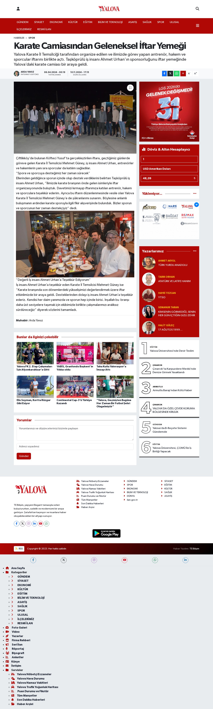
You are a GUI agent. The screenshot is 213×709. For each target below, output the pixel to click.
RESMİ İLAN (44, 29)
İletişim (16, 665)
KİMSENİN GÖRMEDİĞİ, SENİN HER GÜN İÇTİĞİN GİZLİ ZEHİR (177, 314)
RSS (20, 548)
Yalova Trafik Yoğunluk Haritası (97, 492)
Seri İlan (16, 644)
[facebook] (33, 560)
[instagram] (94, 560)
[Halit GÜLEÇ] (148, 327)
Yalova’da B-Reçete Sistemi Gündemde (170, 430)
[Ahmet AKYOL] (148, 263)
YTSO (161, 297)
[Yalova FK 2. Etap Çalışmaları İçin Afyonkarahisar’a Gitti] (35, 353)
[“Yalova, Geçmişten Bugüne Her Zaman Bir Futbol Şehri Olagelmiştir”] (115, 386)
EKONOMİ (56, 22)
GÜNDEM (22, 22)
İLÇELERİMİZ (24, 29)
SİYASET (39, 22)
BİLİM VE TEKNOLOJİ (110, 22)
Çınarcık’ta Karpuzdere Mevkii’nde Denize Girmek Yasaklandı (174, 370)
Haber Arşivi (87, 507)
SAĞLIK (147, 22)
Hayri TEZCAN (167, 293)
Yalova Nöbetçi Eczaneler (95, 481)
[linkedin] (185, 560)
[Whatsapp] (46, 523)
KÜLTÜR (73, 22)
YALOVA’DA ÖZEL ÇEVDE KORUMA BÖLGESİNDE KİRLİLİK (174, 410)
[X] (22, 523)
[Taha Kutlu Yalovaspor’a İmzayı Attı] (115, 353)
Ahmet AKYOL (167, 261)
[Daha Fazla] (183, 73)
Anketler (17, 657)
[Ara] (197, 9)
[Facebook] (16, 523)
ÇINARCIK (157, 365)
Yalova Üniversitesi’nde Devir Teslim (172, 351)
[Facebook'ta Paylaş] (164, 73)
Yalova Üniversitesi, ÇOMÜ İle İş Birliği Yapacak (172, 450)
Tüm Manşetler (89, 500)
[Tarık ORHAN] (148, 279)
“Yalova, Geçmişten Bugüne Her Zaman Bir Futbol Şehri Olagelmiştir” (114, 403)
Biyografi (17, 653)
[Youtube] (40, 523)
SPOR (160, 22)
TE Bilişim (194, 548)
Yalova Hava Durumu (92, 485)
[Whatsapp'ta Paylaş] (177, 73)
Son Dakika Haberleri (92, 503)
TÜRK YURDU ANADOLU (172, 265)
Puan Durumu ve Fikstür (93, 496)
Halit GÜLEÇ (166, 325)
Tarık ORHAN (166, 277)
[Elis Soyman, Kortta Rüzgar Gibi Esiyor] (35, 386)
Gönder (24, 456)
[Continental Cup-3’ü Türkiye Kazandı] (75, 386)
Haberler (19, 38)
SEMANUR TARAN (168, 307)
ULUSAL (174, 22)
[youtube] (124, 560)
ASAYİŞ (132, 22)
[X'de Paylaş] (170, 73)
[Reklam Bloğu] (169, 111)
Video (15, 631)
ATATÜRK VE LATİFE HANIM (174, 281)
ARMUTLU (158, 387)
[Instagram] (28, 523)
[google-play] (106, 533)
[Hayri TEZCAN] (148, 295)
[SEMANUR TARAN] (148, 311)
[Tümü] (194, 193)
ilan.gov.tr (132, 500)
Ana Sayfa (18, 568)
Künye (15, 661)
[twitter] (64, 560)
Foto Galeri (19, 627)
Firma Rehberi (20, 640)
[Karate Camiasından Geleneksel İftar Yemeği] (75, 118)
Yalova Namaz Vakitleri (93, 488)
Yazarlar (17, 636)
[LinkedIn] (34, 523)
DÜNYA (131, 496)
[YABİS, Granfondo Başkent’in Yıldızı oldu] (75, 353)
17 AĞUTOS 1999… (170, 329)
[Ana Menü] (197, 26)
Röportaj (17, 648)
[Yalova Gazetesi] (109, 9)
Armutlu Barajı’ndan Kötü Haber (172, 390)
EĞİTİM (87, 22)
